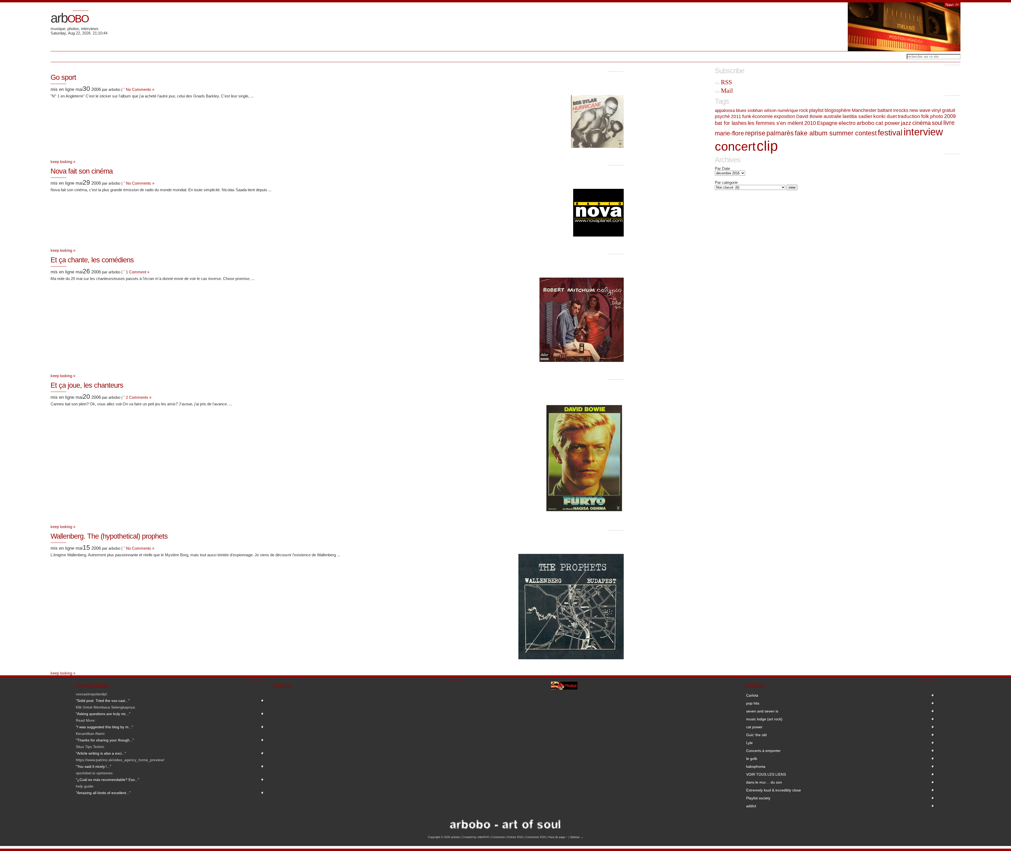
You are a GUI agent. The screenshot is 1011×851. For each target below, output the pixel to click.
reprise (755, 133)
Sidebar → (576, 837)
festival (890, 132)
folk (925, 116)
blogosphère (838, 110)
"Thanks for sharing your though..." (105, 740)
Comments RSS (535, 837)
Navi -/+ (952, 4)
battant (885, 110)
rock (803, 110)
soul (937, 123)
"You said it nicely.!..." (93, 766)
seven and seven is (762, 711)
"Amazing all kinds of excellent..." (103, 793)
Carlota (752, 695)
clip (767, 146)
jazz (906, 123)
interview (923, 131)
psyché (722, 116)
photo (936, 116)
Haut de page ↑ (558, 837)
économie (762, 116)
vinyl (936, 110)
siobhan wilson (761, 110)
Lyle (749, 743)
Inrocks (900, 110)
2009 (950, 116)
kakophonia (755, 766)
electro (847, 123)
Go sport (63, 77)
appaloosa (725, 110)
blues (741, 110)
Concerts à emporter (763, 751)
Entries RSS (515, 837)
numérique (787, 110)
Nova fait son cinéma (82, 171)
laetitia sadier (857, 116)
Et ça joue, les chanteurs (87, 385)
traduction (909, 116)
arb (69, 18)
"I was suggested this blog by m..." (104, 727)
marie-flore (729, 133)
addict (751, 806)
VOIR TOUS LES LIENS (766, 774)
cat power (887, 123)
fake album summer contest (836, 133)
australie (832, 116)
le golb (751, 758)
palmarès (780, 133)
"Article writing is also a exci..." (101, 753)
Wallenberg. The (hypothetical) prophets (109, 536)
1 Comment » (137, 272)
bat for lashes (731, 123)
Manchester (864, 110)
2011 (736, 116)
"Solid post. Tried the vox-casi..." (103, 700)
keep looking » (63, 161)
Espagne (827, 123)
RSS (723, 82)
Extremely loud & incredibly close (773, 790)
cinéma (921, 123)
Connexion (498, 837)
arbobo (865, 123)
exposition (784, 116)
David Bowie (809, 116)
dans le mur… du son (764, 782)
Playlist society (758, 798)
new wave (919, 110)
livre (949, 122)
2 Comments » (138, 397)
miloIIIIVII (483, 837)
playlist (816, 110)
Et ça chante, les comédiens (92, 260)
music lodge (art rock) (764, 719)
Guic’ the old (756, 735)
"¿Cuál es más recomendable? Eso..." (107, 780)
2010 (810, 123)
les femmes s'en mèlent (775, 123)
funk (746, 116)
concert (735, 146)
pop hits (752, 703)
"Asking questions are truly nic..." (103, 714)
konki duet (885, 116)
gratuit (948, 110)
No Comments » (140, 89)
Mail (724, 90)
